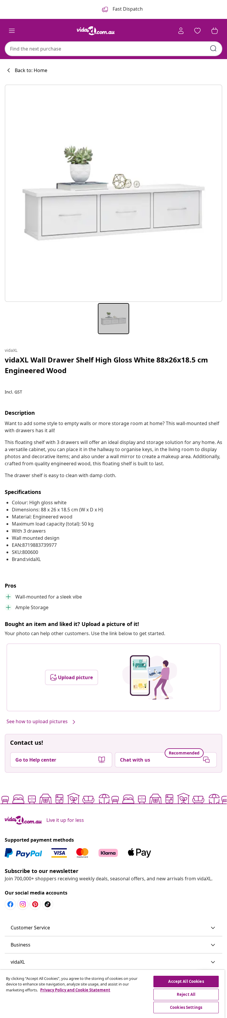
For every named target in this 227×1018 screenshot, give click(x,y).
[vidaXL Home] (96, 30)
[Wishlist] (197, 30)
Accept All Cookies (186, 981)
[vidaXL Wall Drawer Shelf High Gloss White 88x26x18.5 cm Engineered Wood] (113, 193)
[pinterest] (35, 904)
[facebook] (10, 904)
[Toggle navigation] (12, 31)
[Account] (181, 30)
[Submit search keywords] (213, 48)
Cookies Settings (186, 1007)
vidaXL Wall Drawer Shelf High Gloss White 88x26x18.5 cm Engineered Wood (106, 365)
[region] (112, 994)
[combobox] (113, 48)
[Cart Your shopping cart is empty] (214, 30)
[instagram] (23, 904)
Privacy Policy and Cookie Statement (75, 990)
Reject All (186, 994)
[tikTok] (48, 904)
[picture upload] (149, 677)
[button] (113, 927)
